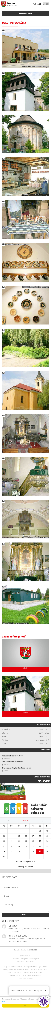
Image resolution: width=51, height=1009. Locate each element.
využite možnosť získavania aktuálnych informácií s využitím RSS (26, 967)
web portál (44, 970)
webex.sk (30, 978)
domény (26, 972)
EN (47, 4)
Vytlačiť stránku (25, 956)
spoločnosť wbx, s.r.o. (17, 975)
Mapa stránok (35, 970)
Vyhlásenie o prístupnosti (20, 959)
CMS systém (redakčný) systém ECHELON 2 (16, 970)
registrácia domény (36, 972)
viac (3, 1001)
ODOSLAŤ (25, 914)
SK (44, 4)
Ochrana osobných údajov (25, 962)
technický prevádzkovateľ (33, 975)
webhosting (12, 972)
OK (25, 1006)
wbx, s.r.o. (20, 972)
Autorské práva (34, 959)
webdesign (22, 978)
